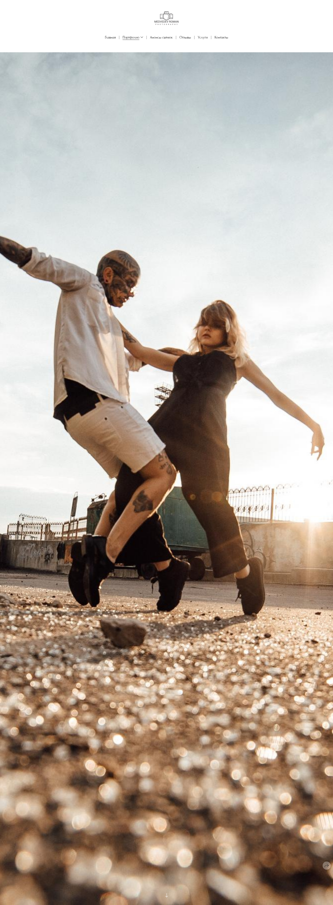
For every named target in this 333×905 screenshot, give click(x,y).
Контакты (221, 37)
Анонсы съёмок (161, 37)
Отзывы (185, 37)
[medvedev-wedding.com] (166, 18)
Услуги (203, 37)
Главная (110, 37)
